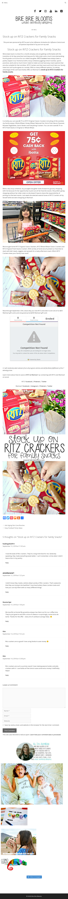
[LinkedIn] (56, 11)
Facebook (29, 382)
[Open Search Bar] (65, 2)
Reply (7, 563)
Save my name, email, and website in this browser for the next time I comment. (32, 725)
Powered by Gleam (34, 359)
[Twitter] (40, 11)
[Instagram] (45, 11)
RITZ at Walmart (32, 375)
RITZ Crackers (42, 58)
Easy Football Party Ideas (13, 528)
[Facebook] (35, 11)
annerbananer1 (8, 573)
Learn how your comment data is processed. (45, 735)
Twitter (43, 382)
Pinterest (37, 382)
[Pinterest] (61, 11)
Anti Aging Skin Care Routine (15, 525)
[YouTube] (51, 11)
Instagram (34, 386)
